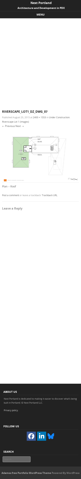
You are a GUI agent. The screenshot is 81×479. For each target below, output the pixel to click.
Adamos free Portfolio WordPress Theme (26, 473)
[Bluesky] (51, 435)
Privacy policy (11, 410)
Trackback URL (49, 195)
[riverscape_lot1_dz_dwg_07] (40, 181)
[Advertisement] (40, 61)
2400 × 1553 (39, 117)
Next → (19, 126)
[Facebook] (31, 436)
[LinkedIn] (41, 436)
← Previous (8, 126)
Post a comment (10, 195)
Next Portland (41, 3)
